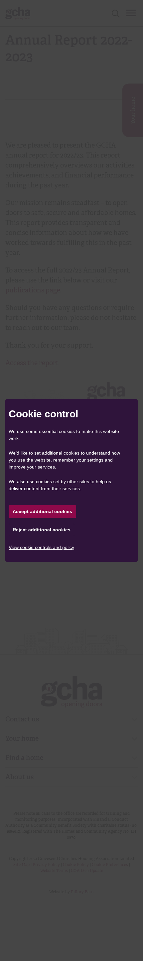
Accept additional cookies (42, 511)
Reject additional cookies (42, 529)
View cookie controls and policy (41, 547)
